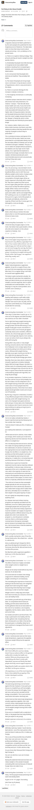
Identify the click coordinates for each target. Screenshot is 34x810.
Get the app (25, 802)
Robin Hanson (5, 11)
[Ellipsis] (31, 40)
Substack (8, 806)
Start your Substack (12, 802)
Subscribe (24, 2)
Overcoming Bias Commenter (14, 40)
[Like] (20, 11)
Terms (23, 796)
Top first (29, 25)
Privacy (18, 796)
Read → (3, 20)
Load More (5, 788)
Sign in (30, 2)
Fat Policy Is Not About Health (11, 9)
